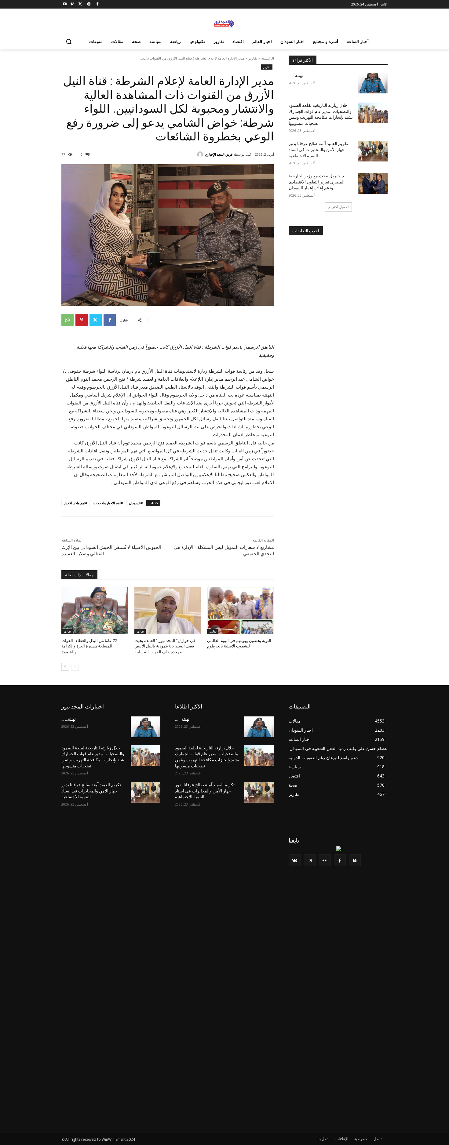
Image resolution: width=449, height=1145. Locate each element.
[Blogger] (355, 860)
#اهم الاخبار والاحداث (108, 503)
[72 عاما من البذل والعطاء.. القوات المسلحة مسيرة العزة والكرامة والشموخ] (94, 610)
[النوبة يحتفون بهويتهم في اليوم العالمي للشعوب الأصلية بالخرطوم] (240, 610)
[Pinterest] (81, 320)
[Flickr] (324, 860)
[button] (68, 41)
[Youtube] (64, 4)
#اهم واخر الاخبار (75, 503)
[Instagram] (88, 4)
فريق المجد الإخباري (218, 154)
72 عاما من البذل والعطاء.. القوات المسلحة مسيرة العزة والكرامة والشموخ (89, 646)
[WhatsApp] (67, 320)
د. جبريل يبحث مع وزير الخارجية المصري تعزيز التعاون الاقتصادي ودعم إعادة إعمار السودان (317, 181)
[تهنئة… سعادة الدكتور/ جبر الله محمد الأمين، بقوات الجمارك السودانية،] (373, 83)
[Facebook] (97, 4)
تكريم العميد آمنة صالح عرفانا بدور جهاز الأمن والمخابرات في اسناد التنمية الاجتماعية (318, 149)
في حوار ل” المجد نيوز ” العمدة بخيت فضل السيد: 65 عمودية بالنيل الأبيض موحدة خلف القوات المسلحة (164, 646)
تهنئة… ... (296, 75)
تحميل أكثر (340, 206)
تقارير (252, 58)
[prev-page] (75, 667)
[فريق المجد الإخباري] (201, 154)
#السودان (136, 503)
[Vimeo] (71, 4)
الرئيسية (267, 58)
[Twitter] (80, 4)
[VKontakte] (295, 860)
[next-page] (65, 667)
